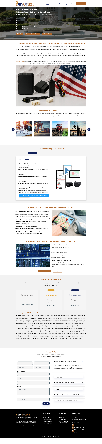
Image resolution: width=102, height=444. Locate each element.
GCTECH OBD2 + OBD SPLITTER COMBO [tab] (64, 153)
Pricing (58, 3)
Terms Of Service (75, 417)
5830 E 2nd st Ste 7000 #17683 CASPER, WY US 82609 (79, 431)
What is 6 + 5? (20, 397)
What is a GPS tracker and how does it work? (65, 361)
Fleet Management (47, 423)
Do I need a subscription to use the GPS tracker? (65, 400)
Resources (52, 3)
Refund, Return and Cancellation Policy (79, 420)
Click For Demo (47, 33)
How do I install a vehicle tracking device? (64, 382)
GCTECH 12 (61, 417)
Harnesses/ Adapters (47, 421)
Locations (63, 3)
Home (37, 3)
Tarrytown (82, 59)
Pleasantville (70, 59)
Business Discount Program (33, 33)
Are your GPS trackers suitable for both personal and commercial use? (66, 376)
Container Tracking (47, 419)
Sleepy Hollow (77, 59)
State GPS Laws (75, 422)
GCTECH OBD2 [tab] (32, 153)
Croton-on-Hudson (20, 61)
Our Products (47, 4)
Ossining (65, 59)
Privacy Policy (75, 415)
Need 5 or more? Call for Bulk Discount (39, 195)
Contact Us (67, 4)
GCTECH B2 (61, 415)
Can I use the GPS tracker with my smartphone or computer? (66, 388)
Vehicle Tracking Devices (48, 415)
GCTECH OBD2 (62, 419)
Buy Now (20, 33)
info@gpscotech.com (79, 427)
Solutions (41, 3)
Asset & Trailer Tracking (48, 417)
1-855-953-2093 (77, 424)
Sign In (72, 3)
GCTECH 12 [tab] (49, 153)
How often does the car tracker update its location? (66, 394)
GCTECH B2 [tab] (41, 153)
